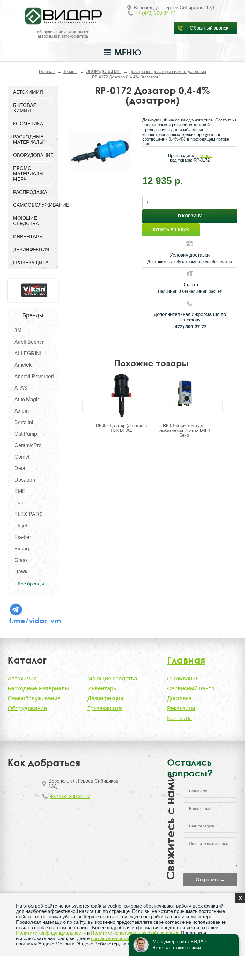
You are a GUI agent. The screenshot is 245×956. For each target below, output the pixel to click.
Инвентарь (101, 688)
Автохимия (22, 678)
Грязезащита (104, 708)
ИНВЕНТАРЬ (27, 236)
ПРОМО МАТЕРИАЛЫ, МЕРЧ (29, 173)
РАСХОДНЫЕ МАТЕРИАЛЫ (28, 139)
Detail (21, 468)
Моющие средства (112, 678)
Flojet (20, 525)
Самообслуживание (34, 698)
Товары (70, 71)
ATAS (20, 388)
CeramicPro (27, 445)
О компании (183, 678)
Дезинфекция (105, 698)
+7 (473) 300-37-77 (155, 13)
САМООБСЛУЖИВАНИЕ (33, 205)
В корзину (190, 216)
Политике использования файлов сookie (135, 933)
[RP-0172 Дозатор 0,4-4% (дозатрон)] (100, 150)
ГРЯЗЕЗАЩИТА (30, 262)
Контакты (179, 718)
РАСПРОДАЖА (30, 192)
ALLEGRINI (27, 353)
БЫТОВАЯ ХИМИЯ (25, 107)
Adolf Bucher (29, 342)
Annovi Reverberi (34, 376)
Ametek (23, 365)
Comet (21, 457)
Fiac (19, 502)
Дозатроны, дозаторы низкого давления (167, 71)
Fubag (21, 548)
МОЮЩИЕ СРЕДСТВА (26, 220)
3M (17, 330)
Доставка (179, 698)
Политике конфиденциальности (51, 933)
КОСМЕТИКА (28, 123)
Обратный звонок (209, 28)
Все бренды (31, 583)
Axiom (21, 411)
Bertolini (23, 422)
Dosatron (24, 479)
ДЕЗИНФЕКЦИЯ (31, 249)
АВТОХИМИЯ (28, 92)
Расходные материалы (38, 688)
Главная (47, 71)
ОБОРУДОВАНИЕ (103, 71)
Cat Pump (25, 434)
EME (20, 491)
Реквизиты (181, 708)
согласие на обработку (116, 938)
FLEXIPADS (28, 514)
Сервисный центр (190, 688)
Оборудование (27, 708)
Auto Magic (27, 399)
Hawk (20, 571)
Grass (21, 560)
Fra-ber (22, 537)
